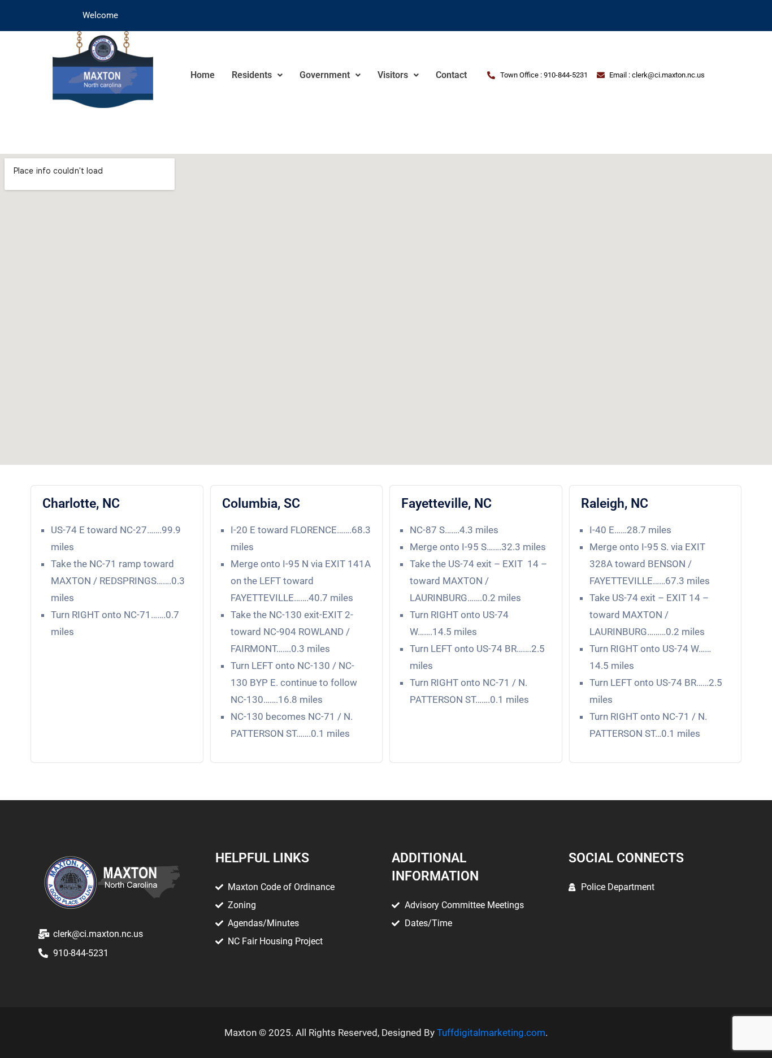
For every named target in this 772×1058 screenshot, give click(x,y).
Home (202, 75)
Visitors (393, 75)
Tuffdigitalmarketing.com (491, 1032)
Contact (451, 75)
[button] (257, 75)
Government (325, 75)
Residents (252, 75)
